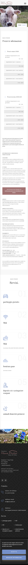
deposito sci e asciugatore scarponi (7, 530)
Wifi (16, 520)
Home (19, 25)
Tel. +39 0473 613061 (10, 493)
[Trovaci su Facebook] (2, 480)
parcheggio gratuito (7, 520)
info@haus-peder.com (10, 501)
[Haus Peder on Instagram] (5, 480)
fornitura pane (18, 525)
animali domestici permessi (19, 530)
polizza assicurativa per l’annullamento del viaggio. (14, 191)
